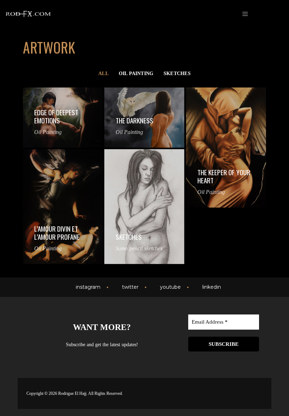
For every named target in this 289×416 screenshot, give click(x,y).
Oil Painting (136, 73)
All (103, 73)
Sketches (177, 73)
